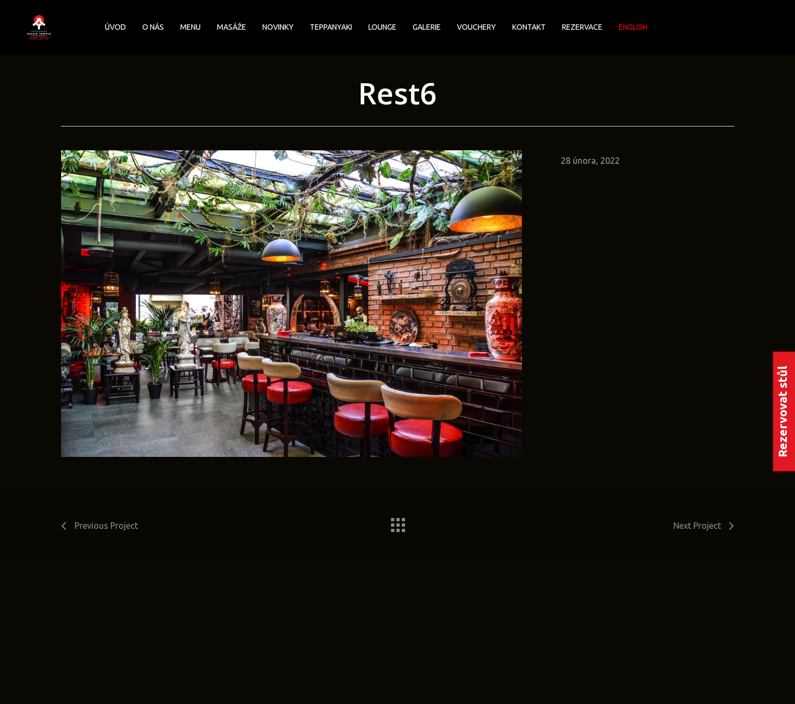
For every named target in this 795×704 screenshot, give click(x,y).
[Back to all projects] (397, 522)
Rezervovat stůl (782, 411)
